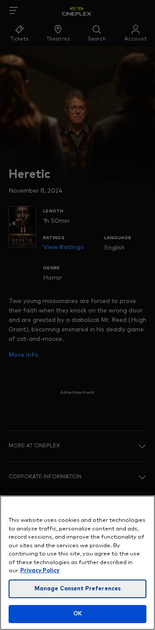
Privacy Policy (39, 571)
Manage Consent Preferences (77, 589)
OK (77, 614)
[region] (77, 563)
